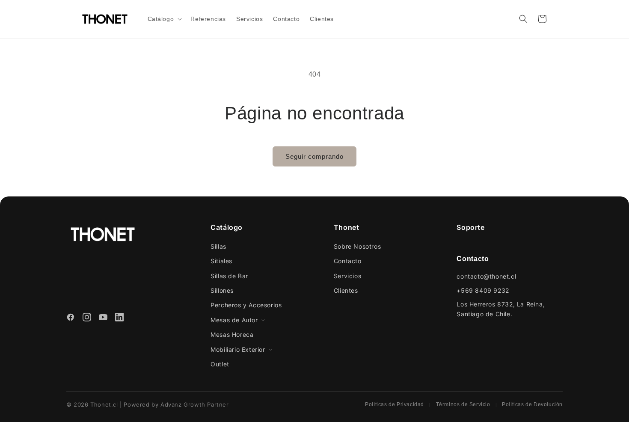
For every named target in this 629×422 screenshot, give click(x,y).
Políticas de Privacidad (394, 404)
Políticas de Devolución (532, 404)
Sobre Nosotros (357, 246)
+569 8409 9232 (483, 290)
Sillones (222, 290)
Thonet (346, 227)
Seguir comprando (314, 156)
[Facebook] (70, 318)
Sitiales (221, 260)
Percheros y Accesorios (246, 305)
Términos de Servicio (463, 404)
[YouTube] (103, 318)
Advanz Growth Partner (194, 404)
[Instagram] (87, 318)
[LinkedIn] (119, 318)
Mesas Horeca (232, 334)
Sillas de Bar (229, 275)
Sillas (218, 246)
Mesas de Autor (234, 320)
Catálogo (227, 227)
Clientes (346, 290)
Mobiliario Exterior (238, 349)
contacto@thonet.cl (486, 276)
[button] (164, 19)
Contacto (348, 260)
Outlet (220, 364)
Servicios (347, 275)
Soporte (470, 227)
